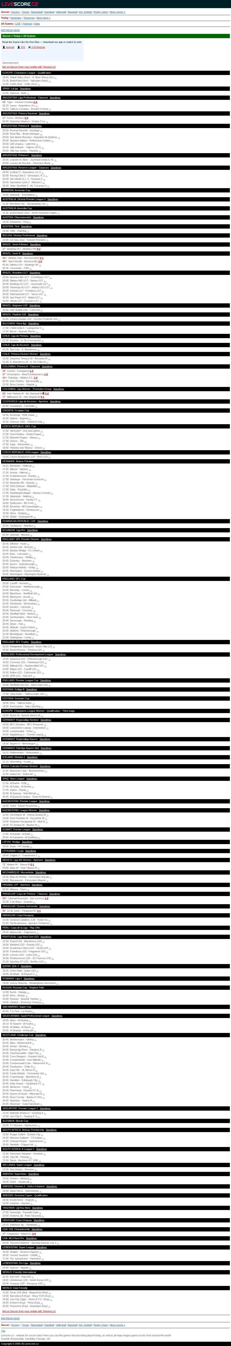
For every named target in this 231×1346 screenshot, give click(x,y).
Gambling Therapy (35, 1338)
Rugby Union (101, 12)
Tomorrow (29, 17)
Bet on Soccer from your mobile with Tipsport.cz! (29, 67)
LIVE (18, 23)
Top (3, 1331)
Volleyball (61, 12)
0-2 (38, 249)
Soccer (5, 12)
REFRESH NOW (10, 30)
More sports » (117, 12)
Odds (37, 23)
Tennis (25, 12)
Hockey (15, 12)
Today (4, 17)
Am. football (85, 12)
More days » (43, 17)
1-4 (31, 371)
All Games (7, 23)
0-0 (26, 118)
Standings (25, 88)
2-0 (35, 102)
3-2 (47, 393)
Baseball (72, 12)
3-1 (39, 910)
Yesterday (15, 17)
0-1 (42, 258)
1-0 (40, 261)
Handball (49, 12)
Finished (27, 23)
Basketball (36, 12)
